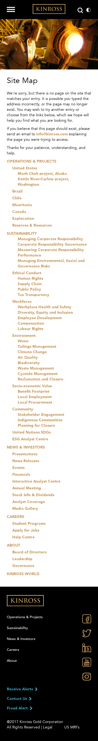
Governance (23, 566)
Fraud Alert (18, 708)
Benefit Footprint (34, 392)
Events (18, 468)
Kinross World (23, 574)
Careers (15, 517)
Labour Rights (30, 329)
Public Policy (29, 289)
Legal (47, 727)
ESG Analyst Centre (30, 439)
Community (22, 409)
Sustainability (22, 234)
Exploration (23, 219)
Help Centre (23, 537)
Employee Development (40, 318)
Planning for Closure (36, 426)
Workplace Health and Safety (44, 307)
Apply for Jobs (25, 530)
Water (23, 341)
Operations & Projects (31, 161)
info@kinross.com (52, 134)
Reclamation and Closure (40, 379)
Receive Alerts (20, 689)
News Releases (25, 461)
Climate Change (32, 352)
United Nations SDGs (31, 432)
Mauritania (22, 205)
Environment (24, 336)
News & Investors (26, 447)
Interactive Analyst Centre (36, 481)
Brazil (17, 191)
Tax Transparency (33, 295)
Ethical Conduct (26, 273)
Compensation (31, 323)
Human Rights (30, 278)
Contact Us (17, 699)
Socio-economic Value (32, 386)
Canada (19, 212)
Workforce (22, 302)
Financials (21, 475)
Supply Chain (30, 284)
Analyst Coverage (28, 502)
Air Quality (28, 357)
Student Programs (28, 524)
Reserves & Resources (32, 225)
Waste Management (36, 368)
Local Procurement (35, 402)
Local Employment (35, 397)
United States (24, 168)
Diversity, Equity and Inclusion (45, 313)
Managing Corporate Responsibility (50, 239)
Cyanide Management (38, 374)
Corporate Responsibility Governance (52, 244)
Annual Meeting (26, 488)
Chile (17, 198)
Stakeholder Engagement (41, 415)
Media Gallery (25, 509)
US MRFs (71, 727)
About (13, 545)
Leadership (22, 559)
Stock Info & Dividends (33, 495)
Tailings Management (37, 347)
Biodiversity (29, 363)
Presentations (24, 454)
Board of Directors (29, 552)
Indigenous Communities (40, 420)
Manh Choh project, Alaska (42, 174)
